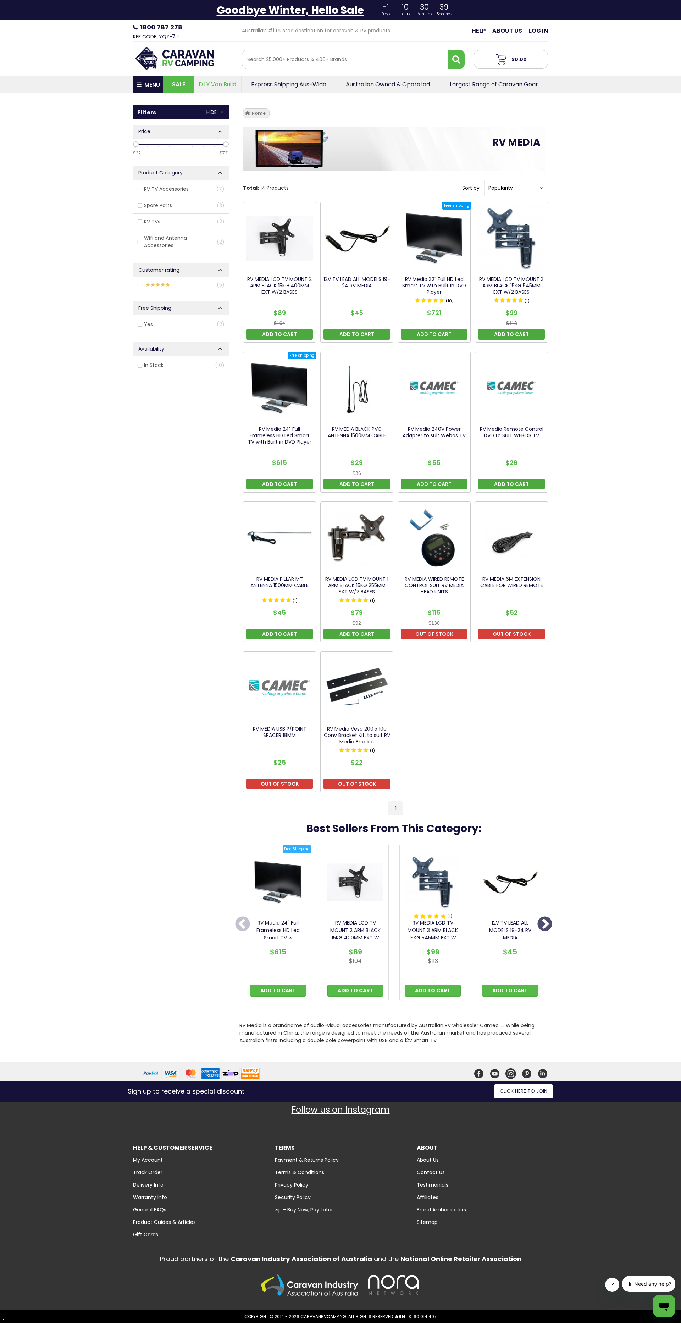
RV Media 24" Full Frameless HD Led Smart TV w (278, 930)
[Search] (456, 59)
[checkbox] (181, 189)
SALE (178, 84)
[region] (181, 461)
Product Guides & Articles (164, 1222)
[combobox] (345, 59)
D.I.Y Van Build (217, 84)
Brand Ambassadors (441, 1209)
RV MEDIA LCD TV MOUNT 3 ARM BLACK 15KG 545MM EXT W (433, 930)
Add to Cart (278, 990)
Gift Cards (145, 1234)
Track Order (147, 1172)
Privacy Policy (291, 1184)
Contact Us (431, 1172)
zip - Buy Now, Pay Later (304, 1209)
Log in (538, 31)
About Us (507, 31)
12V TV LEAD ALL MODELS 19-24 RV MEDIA (510, 930)
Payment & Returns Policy (307, 1160)
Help (479, 31)
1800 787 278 (161, 27)
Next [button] (544, 924)
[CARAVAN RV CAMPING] (174, 57)
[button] (516, 188)
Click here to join (523, 1091)
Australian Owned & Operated (388, 84)
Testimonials (432, 1184)
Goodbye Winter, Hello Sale (290, 10)
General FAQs (149, 1209)
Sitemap (427, 1222)
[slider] (136, 144)
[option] (278, 924)
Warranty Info (150, 1197)
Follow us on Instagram (341, 1110)
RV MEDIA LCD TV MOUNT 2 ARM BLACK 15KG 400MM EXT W (355, 930)
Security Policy (293, 1197)
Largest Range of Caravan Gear (494, 84)
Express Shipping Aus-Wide (288, 84)
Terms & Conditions (299, 1172)
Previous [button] (242, 924)
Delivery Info (148, 1184)
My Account (148, 1160)
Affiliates (427, 1197)
